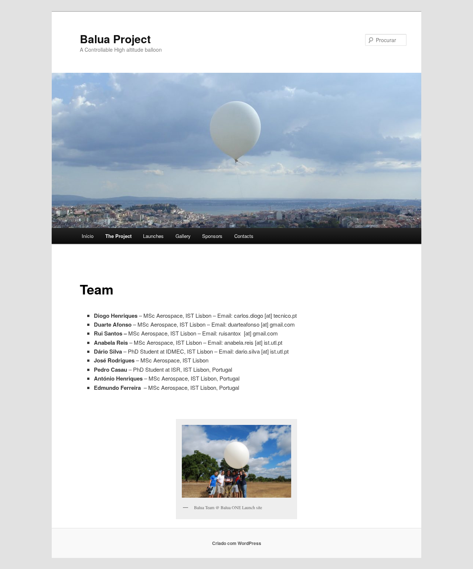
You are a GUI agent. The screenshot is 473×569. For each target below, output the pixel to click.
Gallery (183, 235)
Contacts (243, 235)
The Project (118, 235)
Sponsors (212, 235)
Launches (153, 235)
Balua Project (115, 39)
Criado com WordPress (236, 543)
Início (87, 235)
